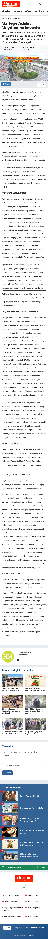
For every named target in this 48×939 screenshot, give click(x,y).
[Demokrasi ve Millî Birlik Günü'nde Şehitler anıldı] (12, 724)
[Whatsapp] (24, 887)
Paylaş (7, 84)
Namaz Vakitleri (11, 902)
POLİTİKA (39, 12)
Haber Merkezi (23, 655)
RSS (8, 928)
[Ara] (40, 4)
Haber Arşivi (33, 917)
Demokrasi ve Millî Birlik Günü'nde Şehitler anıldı (12, 734)
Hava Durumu (33, 895)
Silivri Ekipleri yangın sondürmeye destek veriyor (34, 711)
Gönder (7, 773)
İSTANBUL (17, 12)
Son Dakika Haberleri (12, 917)
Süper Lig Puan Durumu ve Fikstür (12, 909)
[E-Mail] (18, 660)
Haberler (5, 19)
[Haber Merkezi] (8, 656)
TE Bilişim (30, 935)
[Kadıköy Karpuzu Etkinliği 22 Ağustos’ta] (35, 681)
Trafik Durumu (33, 902)
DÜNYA (28, 12)
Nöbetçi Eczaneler (12, 895)
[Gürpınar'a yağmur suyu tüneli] (35, 724)
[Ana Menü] (44, 4)
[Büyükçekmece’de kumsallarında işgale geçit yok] (12, 701)
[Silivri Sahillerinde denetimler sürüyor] (12, 681)
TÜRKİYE (6, 12)
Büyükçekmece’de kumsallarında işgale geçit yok (11, 711)
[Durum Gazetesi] (11, 4)
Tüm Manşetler (34, 908)
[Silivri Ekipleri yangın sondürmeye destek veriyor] (35, 701)
